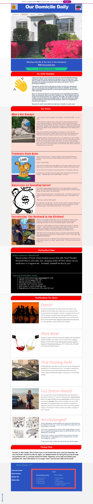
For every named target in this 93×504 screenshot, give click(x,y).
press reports (47, 188)
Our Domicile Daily (46, 6)
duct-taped (43, 278)
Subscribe (15, 480)
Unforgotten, (51, 401)
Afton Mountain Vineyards (65, 342)
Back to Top (2, 498)
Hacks (42, 405)
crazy (33, 280)
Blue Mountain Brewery (54, 344)
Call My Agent (65, 399)
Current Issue (17, 470)
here (54, 319)
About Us (15, 477)
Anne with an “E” (45, 403)
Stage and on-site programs (64, 319)
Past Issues (16, 473)
